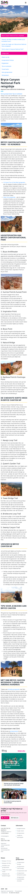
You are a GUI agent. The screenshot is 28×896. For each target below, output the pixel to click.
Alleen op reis (5, 57)
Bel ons (6, 818)
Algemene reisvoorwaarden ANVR (5, 845)
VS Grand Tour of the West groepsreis (14, 182)
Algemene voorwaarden (7, 891)
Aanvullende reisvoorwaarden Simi (5, 850)
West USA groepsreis (9, 197)
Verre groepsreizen (7, 72)
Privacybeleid (18, 891)
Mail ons (15, 818)
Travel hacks (5, 69)
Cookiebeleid (4, 892)
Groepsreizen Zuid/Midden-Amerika (20, 879)
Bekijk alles (21, 751)
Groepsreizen (20, 833)
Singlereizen (5, 63)
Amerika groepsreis (14, 689)
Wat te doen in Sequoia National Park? (13, 49)
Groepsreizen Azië (22, 870)
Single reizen (20, 831)
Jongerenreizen (21, 828)
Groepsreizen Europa (8, 60)
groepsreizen (14, 731)
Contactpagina (5, 836)
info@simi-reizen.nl (6, 831)
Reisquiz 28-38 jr (6, 863)
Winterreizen (5, 75)
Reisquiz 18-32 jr (6, 861)
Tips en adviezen (6, 66)
